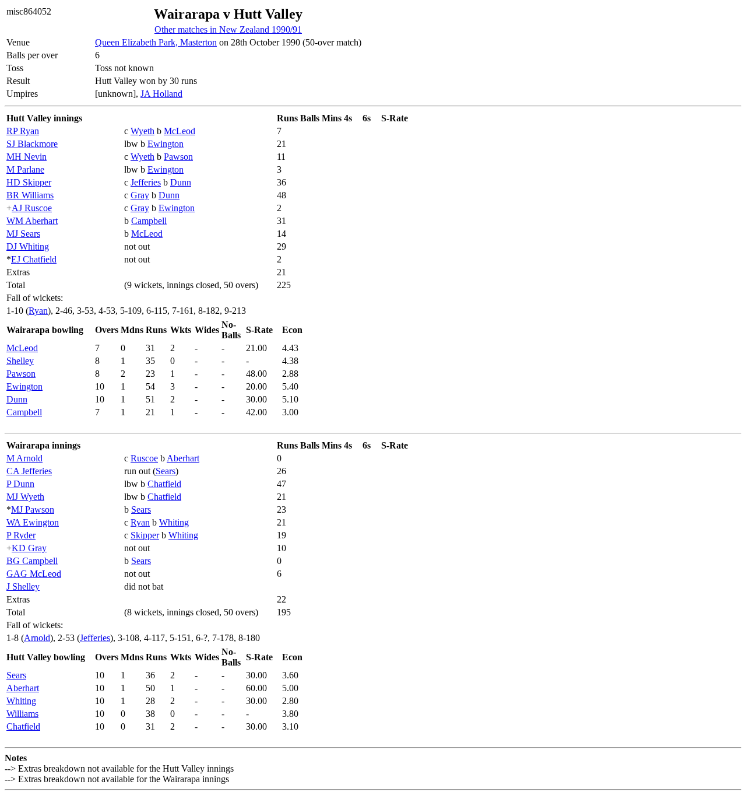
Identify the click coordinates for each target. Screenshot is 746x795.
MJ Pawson (32, 509)
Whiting (174, 522)
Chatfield (164, 484)
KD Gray (29, 548)
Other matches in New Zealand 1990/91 (228, 29)
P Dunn (20, 484)
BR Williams (30, 195)
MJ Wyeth (25, 497)
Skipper (145, 535)
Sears (165, 471)
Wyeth (142, 131)
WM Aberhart (32, 221)
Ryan (38, 311)
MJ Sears (23, 234)
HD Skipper (28, 182)
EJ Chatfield (34, 259)
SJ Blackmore (32, 144)
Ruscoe (144, 458)
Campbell (149, 221)
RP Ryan (22, 131)
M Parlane (25, 169)
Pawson (178, 157)
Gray (140, 195)
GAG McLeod (33, 574)
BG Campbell (32, 561)
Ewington (165, 144)
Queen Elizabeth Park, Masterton (156, 42)
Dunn (180, 182)
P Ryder (21, 535)
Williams (22, 714)
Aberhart (183, 458)
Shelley (20, 361)
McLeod (179, 131)
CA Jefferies (29, 471)
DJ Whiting (27, 246)
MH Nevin (26, 157)
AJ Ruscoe (32, 208)
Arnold (37, 638)
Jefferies (146, 182)
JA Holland (161, 94)
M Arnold (24, 458)
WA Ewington (32, 522)
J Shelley (23, 586)
